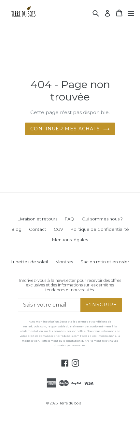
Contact (37, 229)
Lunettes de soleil (29, 261)
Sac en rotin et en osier (104, 261)
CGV (58, 229)
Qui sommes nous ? (102, 218)
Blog (16, 229)
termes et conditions (92, 321)
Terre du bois (70, 403)
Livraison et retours (37, 218)
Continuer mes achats (65, 129)
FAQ (69, 218)
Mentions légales (70, 239)
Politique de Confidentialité (100, 229)
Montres (64, 261)
